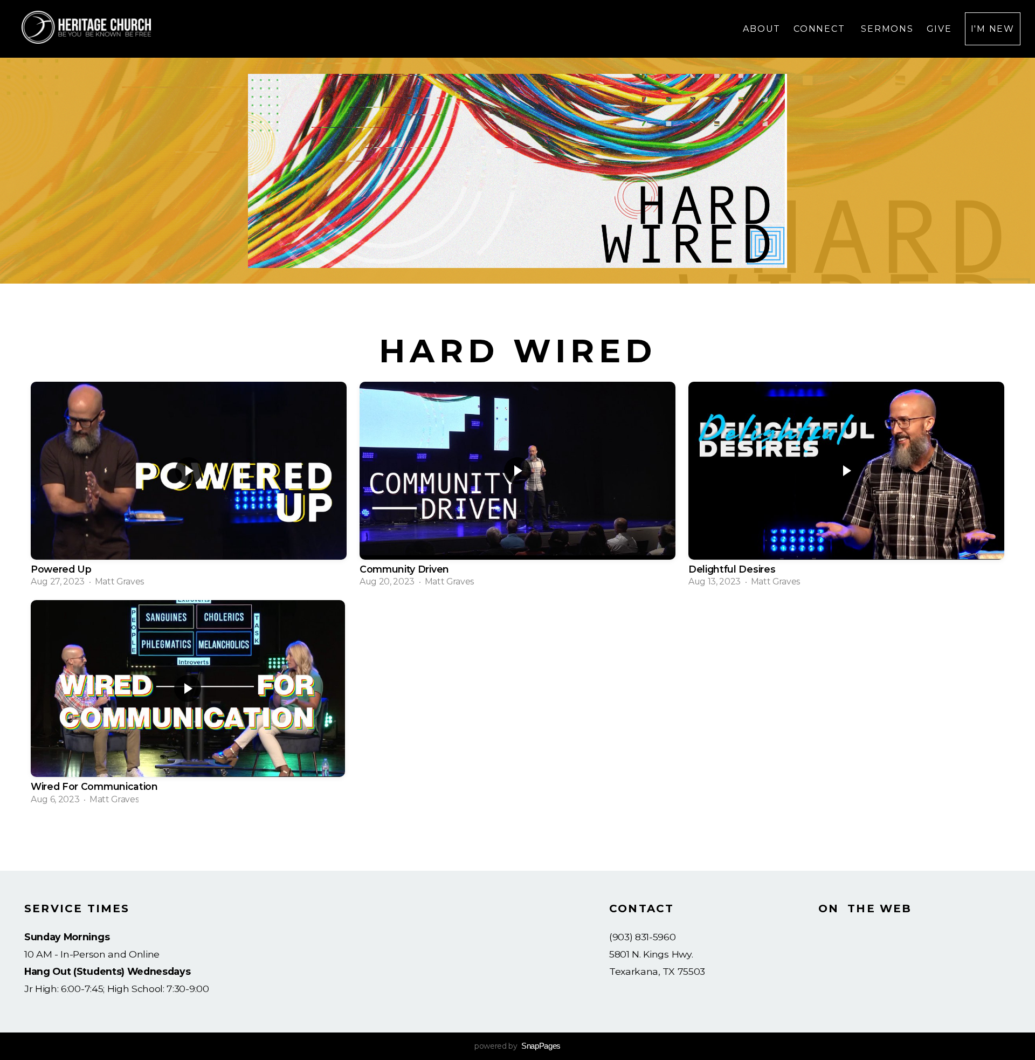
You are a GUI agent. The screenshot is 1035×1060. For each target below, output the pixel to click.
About (762, 29)
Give (939, 29)
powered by (517, 1046)
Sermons (887, 29)
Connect (821, 29)
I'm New (993, 29)
